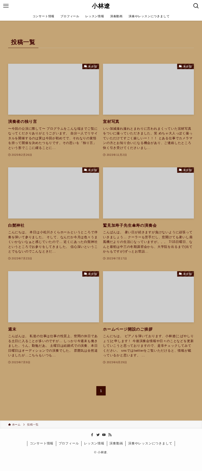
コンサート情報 (42, 443)
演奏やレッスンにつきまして (150, 443)
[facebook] (92, 435)
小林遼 (101, 6)
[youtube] (104, 435)
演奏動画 (116, 443)
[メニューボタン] (6, 6)
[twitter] (98, 435)
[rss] (110, 435)
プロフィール (69, 443)
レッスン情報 (94, 443)
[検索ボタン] (196, 6)
